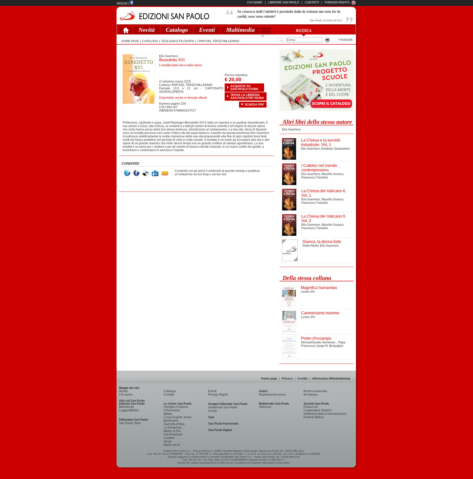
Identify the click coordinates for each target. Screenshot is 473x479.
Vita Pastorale (173, 434)
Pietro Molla (311, 245)
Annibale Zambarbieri (335, 148)
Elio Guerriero (168, 56)
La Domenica (173, 427)
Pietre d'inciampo (316, 338)
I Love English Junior (178, 417)
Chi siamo (126, 394)
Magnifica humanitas (319, 288)
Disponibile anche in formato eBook (183, 97)
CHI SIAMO (254, 2)
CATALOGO (150, 41)
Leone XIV (308, 291)
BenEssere (171, 420)
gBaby (168, 413)
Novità (146, 30)
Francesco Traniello (314, 177)
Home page (269, 378)
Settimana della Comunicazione (325, 413)
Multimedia (240, 30)
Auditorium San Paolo (222, 407)
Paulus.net (311, 407)
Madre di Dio (172, 431)
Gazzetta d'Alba (174, 424)
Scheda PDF (254, 104)
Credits (302, 378)
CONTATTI (312, 2)
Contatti (169, 394)
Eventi (207, 30)
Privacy (287, 378)
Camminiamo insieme (320, 313)
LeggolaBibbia (129, 410)
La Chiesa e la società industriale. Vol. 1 (320, 142)
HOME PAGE (130, 41)
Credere (169, 438)
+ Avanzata (345, 39)
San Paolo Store (130, 423)
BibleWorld (126, 407)
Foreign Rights (337, 2)
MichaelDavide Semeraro (318, 342)
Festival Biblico (314, 417)
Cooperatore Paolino (318, 410)
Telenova (265, 407)
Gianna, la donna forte (322, 242)
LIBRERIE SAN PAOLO (283, 2)
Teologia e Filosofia (177, 41)
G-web (212, 411)
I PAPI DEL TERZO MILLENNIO (218, 41)
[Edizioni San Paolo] (164, 16)
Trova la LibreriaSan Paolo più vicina (247, 96)
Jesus (167, 441)
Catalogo (177, 30)
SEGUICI (123, 3)
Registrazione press (272, 394)
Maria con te (172, 445)
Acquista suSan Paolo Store (244, 87)
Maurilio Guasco (332, 174)
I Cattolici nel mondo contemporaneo (319, 167)
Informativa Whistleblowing (331, 378)
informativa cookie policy (276, 462)
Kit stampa (311, 394)
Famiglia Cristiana (176, 407)
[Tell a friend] (165, 173)
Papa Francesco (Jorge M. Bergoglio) (323, 344)
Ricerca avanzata (315, 391)
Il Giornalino (172, 410)
